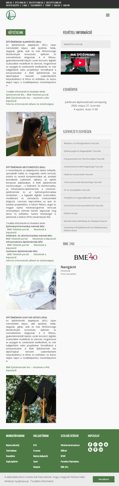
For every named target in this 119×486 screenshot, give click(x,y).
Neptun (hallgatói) (40, 456)
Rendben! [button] (104, 479)
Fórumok (65, 270)
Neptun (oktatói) (12, 445)
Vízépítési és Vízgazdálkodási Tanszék (82, 197)
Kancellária (10, 456)
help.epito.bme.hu (53, 3)
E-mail (24, 5)
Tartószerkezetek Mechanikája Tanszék (83, 182)
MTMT (63, 456)
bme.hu (9, 3)
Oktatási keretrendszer (70, 445)
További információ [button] (41, 481)
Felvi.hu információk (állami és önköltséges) (30, 104)
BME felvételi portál (18, 229)
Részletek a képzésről (44, 238)
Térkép (48, 5)
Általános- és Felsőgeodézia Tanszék (81, 143)
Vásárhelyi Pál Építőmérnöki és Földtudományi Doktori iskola (85, 229)
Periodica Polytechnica (70, 461)
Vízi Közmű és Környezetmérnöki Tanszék (83, 205)
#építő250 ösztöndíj (73, 44)
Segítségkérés (12, 461)
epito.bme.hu (20, 3)
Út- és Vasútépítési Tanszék (77, 190)
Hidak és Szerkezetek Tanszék (78, 174)
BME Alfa (64, 466)
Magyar (66, 5)
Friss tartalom (68, 273)
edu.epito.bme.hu (36, 3)
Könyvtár (36, 466)
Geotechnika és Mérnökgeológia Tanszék (83, 166)
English (57, 5)
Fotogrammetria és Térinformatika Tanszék (84, 158)
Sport (35, 461)
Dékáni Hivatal (70, 213)
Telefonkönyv (36, 5)
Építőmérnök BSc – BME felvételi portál (27, 94)
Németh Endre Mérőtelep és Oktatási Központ (85, 221)
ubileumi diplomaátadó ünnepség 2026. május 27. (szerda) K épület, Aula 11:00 (86, 105)
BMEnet (64, 450)
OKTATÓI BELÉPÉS (12, 5)
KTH (35, 445)
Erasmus (36, 450)
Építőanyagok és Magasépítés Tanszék (82, 151)
